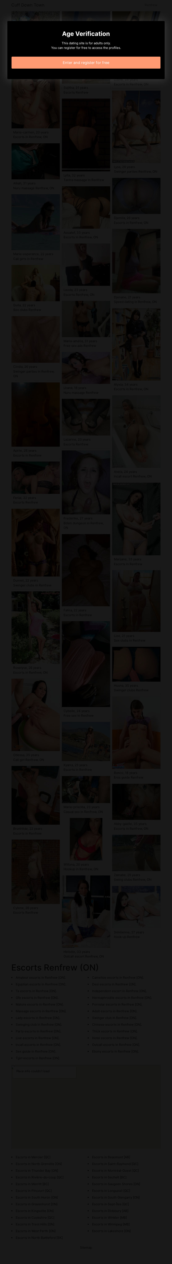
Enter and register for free (86, 62)
